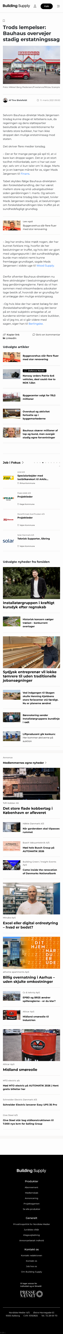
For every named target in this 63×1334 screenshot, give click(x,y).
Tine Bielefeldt (19, 100)
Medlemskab (31, 1193)
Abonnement (31, 1187)
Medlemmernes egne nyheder (23, 762)
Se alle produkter (31, 1209)
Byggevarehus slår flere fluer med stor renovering (39, 227)
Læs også (28, 221)
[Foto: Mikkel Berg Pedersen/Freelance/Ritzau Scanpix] (31, 65)
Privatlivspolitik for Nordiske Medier (31, 1224)
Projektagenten (32, 1203)
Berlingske (36, 323)
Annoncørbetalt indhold (31, 1240)
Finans (25, 173)
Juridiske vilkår (31, 1229)
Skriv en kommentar (48, 334)
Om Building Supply (31, 1271)
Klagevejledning (31, 1235)
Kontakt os (31, 1261)
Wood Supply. (45, 265)
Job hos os (31, 1266)
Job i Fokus (12, 462)
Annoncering (31, 1198)
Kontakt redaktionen (31, 1255)
